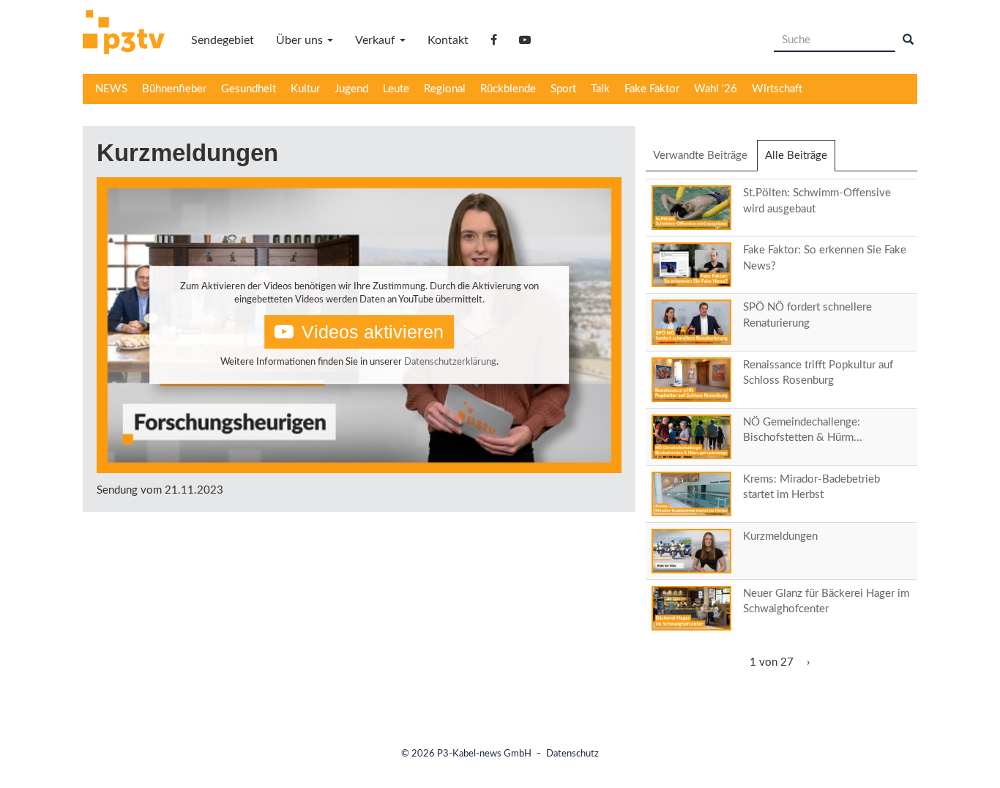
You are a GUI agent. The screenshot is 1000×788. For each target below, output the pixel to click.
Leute (396, 88)
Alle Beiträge (800, 160)
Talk (600, 88)
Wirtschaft (777, 88)
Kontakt (448, 40)
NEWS (111, 88)
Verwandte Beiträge (700, 155)
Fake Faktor (651, 88)
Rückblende (508, 88)
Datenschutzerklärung (450, 362)
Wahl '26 (715, 88)
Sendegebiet (222, 40)
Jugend (351, 88)
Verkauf (376, 40)
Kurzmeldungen (780, 536)
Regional (445, 88)
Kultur (305, 88)
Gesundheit (248, 88)
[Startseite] (129, 34)
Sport (563, 88)
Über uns (301, 40)
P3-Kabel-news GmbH (484, 754)
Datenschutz (572, 754)
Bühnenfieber (174, 88)
